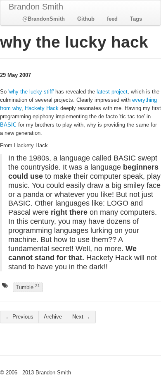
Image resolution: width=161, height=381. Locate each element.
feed (112, 19)
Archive (53, 317)
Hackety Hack (42, 108)
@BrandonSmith (43, 19)
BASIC (8, 125)
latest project (112, 92)
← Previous (19, 317)
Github (86, 19)
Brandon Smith (36, 6)
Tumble (28, 286)
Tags (136, 19)
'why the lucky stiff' (31, 92)
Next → (81, 317)
